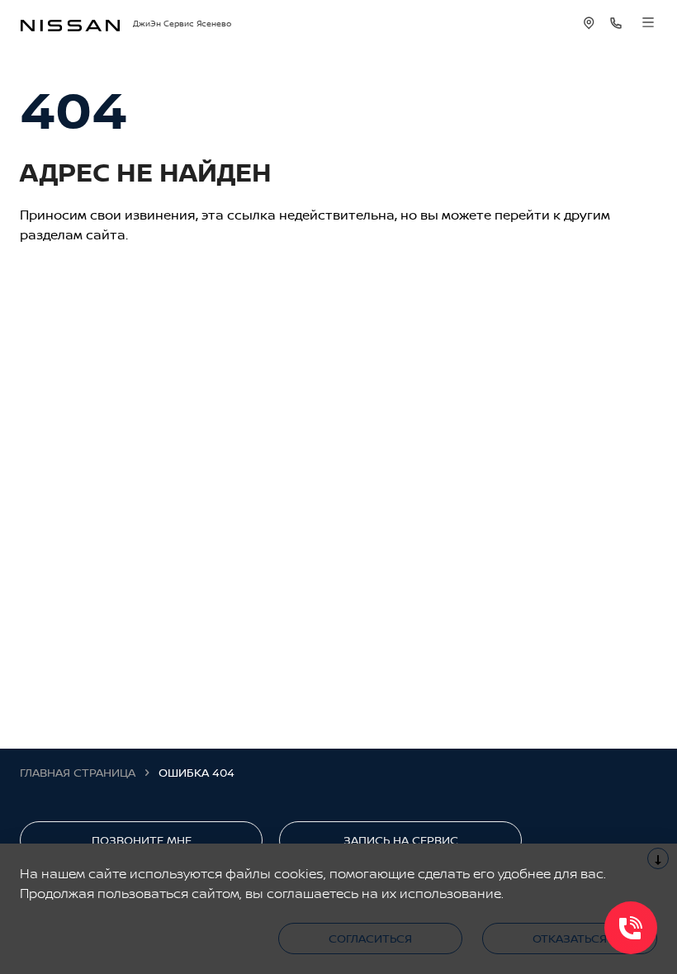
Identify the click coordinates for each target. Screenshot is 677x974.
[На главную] (70, 23)
